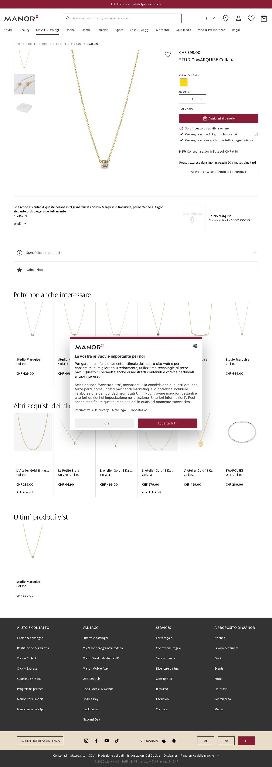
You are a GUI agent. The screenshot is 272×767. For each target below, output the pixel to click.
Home (17, 44)
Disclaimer (170, 755)
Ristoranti (220, 689)
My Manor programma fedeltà (103, 648)
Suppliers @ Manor (30, 678)
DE (206, 740)
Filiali (217, 658)
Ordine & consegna (30, 638)
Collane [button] (76, 44)
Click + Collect (26, 658)
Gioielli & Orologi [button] (38, 44)
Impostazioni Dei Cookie (143, 755)
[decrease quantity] (183, 99)
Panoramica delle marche (197, 755)
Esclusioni (162, 699)
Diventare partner (168, 668)
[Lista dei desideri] (167, 54)
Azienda (219, 638)
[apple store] (164, 740)
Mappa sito (77, 755)
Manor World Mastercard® (101, 658)
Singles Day (90, 699)
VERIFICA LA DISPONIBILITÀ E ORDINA (218, 172)
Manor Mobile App (95, 668)
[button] (9, 29)
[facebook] (96, 740)
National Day (91, 719)
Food (218, 678)
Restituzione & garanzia (33, 648)
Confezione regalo (168, 648)
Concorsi (162, 709)
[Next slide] (243, 346)
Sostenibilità (222, 699)
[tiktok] (117, 740)
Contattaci (60, 755)
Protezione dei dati (111, 755)
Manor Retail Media (30, 699)
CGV (92, 755)
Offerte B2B (164, 678)
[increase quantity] (201, 99)
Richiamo (162, 689)
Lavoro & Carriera (226, 648)
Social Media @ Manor (98, 689)
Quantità (184, 92)
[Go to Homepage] (21, 18)
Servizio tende (165, 658)
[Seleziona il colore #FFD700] (183, 82)
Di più (17, 223)
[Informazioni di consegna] (256, 134)
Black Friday (91, 709)
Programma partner (30, 689)
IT (207, 18)
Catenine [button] (93, 44)
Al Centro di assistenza (40, 740)
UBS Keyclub (91, 678)
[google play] (174, 740)
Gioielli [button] (61, 44)
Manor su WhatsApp (31, 709)
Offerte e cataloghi (95, 638)
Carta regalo (164, 638)
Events (219, 668)
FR (226, 740)
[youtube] (106, 740)
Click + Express (27, 668)
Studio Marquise (220, 216)
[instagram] (86, 740)
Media (218, 709)
